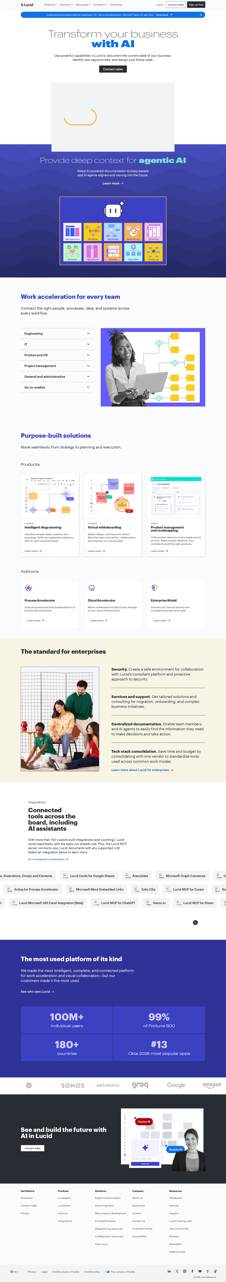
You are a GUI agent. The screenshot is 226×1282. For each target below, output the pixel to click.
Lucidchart (64, 1205)
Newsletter (175, 1243)
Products (49, 4)
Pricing (25, 1213)
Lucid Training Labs (180, 1220)
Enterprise (116, 4)
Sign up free (196, 4)
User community (179, 1228)
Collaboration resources (109, 1236)
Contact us (138, 1220)
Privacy (32, 1271)
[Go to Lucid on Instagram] (184, 1271)
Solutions (65, 4)
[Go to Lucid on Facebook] (192, 1271)
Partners (174, 1236)
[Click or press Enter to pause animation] (195, 922)
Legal (44, 1271)
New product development (110, 1213)
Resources (82, 4)
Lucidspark (64, 1197)
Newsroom (138, 1205)
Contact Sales (29, 1205)
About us (137, 1197)
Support (174, 1213)
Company (99, 4)
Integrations (65, 1220)
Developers (175, 1197)
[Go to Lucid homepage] (32, 5)
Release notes (177, 1251)
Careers (136, 1213)
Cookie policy (92, 1271)
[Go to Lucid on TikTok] (215, 1271)
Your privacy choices (123, 1271)
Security (174, 1205)
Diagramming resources (109, 1228)
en (15, 1271)
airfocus (62, 1213)
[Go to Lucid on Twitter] (176, 1271)
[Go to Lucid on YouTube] (200, 1271)
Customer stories (142, 1228)
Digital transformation (108, 1197)
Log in (159, 4)
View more (101, 1243)
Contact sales (176, 4)
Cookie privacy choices (65, 1271)
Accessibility (139, 1236)
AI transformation (105, 1220)
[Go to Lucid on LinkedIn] (169, 1271)
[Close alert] (201, 15)
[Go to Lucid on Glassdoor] (207, 1271)
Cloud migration (104, 1205)
